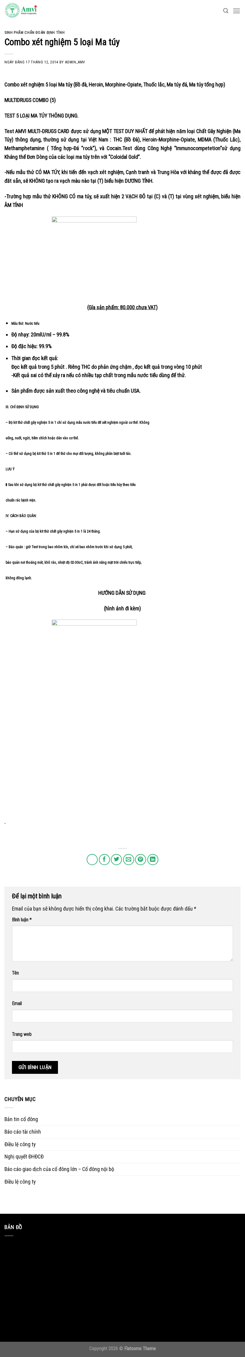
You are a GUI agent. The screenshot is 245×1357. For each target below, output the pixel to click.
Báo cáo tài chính (22, 1132)
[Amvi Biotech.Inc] (34, 11)
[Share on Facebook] (104, 859)
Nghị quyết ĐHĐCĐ (24, 1156)
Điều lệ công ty (20, 1144)
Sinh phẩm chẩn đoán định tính (34, 32)
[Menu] (236, 11)
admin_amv (75, 62)
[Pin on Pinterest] (140, 859)
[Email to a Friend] (128, 859)
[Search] (225, 11)
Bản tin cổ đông (21, 1119)
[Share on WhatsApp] (92, 859)
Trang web (22, 1034)
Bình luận (22, 920)
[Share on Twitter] (116, 859)
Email (17, 1003)
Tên (15, 973)
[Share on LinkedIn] (152, 859)
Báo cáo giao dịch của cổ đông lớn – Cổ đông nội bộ (59, 1169)
